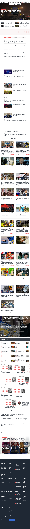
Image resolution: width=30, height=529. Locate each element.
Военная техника (3, 500)
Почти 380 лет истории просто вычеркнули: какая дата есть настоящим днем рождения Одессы (14, 56)
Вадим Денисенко (17, 365)
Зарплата (10, 463)
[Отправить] (9, 0)
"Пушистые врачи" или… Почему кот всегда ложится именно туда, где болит (15, 135)
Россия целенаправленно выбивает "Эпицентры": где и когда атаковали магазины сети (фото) (7, 295)
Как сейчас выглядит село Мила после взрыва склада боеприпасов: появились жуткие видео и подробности (22, 152)
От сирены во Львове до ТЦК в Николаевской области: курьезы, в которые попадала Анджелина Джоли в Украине (15, 80)
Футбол (24, 463)
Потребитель (25, 481)
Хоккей (24, 467)
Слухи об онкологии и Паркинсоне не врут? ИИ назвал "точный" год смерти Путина (15, 120)
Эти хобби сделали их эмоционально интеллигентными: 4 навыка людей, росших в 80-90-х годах (20, 360)
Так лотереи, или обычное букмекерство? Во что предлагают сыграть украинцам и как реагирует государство (22, 322)
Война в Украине (4, 491)
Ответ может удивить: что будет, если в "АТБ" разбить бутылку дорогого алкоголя (14, 76)
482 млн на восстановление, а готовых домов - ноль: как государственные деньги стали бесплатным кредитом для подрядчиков (7, 311)
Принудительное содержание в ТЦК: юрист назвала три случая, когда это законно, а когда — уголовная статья (7, 168)
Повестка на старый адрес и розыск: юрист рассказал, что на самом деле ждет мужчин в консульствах (22, 279)
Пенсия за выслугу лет (3, 516)
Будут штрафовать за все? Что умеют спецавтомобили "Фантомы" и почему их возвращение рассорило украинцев (14, 42)
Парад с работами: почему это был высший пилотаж (10, 384)
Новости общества (12, 201)
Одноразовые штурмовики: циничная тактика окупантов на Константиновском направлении (10, 407)
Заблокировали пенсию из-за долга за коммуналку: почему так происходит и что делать (22, 183)
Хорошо (19, 4)
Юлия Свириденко (18, 504)
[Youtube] (23, 0)
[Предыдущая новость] (1, 444)
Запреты (24, 497)
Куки (14, 4)
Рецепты (9, 507)
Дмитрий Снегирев (4, 387)
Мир (16, 478)
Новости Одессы (3, 467)
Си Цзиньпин (18, 495)
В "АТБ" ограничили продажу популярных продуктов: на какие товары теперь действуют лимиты (7, 262)
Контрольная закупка (18, 2)
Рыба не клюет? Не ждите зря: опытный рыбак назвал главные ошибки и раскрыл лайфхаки (21, 214)
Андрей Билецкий (21, 376)
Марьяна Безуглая (18, 503)
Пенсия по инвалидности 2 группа (3, 511)
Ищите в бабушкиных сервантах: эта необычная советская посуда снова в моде (5, 356)
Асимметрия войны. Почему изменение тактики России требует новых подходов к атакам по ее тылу (6, 395)
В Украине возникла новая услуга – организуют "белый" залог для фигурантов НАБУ (7, 199)
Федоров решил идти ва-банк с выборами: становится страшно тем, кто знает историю (19, 396)
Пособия (10, 472)
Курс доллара (18, 469)
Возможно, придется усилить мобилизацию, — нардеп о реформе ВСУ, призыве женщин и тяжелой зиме (22, 263)
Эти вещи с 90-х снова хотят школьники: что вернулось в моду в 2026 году (15, 63)
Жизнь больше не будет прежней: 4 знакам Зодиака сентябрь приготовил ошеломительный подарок (24, 447)
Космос (2, 481)
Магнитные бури (25, 487)
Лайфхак (24, 486)
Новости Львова (3, 468)
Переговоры (3, 496)
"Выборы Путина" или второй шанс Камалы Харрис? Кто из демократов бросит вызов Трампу (24, 23)
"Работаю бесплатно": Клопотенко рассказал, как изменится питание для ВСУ (7, 183)
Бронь (9, 494)
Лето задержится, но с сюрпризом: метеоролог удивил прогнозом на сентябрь (7, 230)
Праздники (25, 491)
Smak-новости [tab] (15, 37)
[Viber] (21, 1)
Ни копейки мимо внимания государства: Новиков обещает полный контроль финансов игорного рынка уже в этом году (7, 322)
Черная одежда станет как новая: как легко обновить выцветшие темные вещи (19, 347)
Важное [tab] (23, 37)
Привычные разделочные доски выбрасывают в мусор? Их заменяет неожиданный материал (14, 101)
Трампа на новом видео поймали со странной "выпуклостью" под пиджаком (14, 447)
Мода (24, 482)
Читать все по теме (3, 335)
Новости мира (27, 201)
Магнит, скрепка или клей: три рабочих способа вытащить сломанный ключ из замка (5, 343)
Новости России (18, 482)
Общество (10, 461)
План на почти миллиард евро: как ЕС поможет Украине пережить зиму (7, 246)
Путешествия (25, 483)
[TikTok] (27, 0)
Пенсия (2, 507)
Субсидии (10, 467)
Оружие (2, 497)
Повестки (10, 493)
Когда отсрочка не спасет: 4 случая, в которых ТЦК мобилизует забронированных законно (22, 247)
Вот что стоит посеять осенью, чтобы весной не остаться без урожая (19, 90)
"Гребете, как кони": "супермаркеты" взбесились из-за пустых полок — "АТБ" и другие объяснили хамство (9, 26)
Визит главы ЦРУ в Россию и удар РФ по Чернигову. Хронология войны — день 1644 (22, 419)
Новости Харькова (3, 464)
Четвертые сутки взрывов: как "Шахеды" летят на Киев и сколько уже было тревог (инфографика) (11, 11)
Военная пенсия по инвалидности (3, 513)
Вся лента (5, 39)
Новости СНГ (18, 483)
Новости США (18, 481)
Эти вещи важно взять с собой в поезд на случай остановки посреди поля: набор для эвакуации (19, 114)
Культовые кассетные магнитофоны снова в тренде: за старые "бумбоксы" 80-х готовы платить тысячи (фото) (19, 105)
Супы (9, 511)
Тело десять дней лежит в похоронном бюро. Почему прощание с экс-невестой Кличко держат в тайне (19, 355)
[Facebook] (20, 0)
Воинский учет (10, 498)
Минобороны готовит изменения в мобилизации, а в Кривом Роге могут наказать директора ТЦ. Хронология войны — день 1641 (7, 424)
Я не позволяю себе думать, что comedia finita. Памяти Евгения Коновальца (23, 384)
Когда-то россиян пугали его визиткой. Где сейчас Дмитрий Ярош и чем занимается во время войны (19, 351)
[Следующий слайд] (29, 2)
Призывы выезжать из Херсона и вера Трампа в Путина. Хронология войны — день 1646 (12, 415)
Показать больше (13, 138)
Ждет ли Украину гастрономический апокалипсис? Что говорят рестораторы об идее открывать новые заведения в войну (22, 332)
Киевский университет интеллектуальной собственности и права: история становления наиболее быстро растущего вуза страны (15, 49)
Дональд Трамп (18, 494)
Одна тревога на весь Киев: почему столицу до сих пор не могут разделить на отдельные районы (7, 214)
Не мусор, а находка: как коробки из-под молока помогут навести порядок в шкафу (15, 124)
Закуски (10, 515)
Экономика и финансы (17, 462)
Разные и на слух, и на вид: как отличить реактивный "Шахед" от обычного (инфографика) (10, 23)
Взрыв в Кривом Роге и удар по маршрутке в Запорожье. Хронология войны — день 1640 (22, 423)
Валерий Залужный (18, 498)
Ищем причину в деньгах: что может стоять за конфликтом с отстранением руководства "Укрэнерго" (7, 332)
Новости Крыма (3, 474)
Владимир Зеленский (19, 493)
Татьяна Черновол (19, 405)
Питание (10, 481)
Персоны (17, 491)
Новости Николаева (4, 475)
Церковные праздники (25, 493)
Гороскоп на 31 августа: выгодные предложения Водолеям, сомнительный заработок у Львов (18, 71)
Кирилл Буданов (18, 499)
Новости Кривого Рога (3, 471)
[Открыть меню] (1, 0)
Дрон (2, 483)
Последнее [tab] (7, 37)
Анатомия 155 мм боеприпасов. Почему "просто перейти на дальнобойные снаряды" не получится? (6, 372)
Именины (24, 500)
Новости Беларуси (18, 486)
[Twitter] (24, 0)
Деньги (17, 464)
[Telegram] (22, 0)
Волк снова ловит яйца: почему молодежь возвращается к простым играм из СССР (14, 97)
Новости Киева (3, 463)
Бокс (24, 464)
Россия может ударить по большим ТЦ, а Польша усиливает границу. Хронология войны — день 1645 (7, 419)
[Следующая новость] (29, 444)
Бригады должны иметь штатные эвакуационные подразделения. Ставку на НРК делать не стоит (25, 404)
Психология (10, 483)
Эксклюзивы (25, 2)
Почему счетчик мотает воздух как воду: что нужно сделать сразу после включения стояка (19, 84)
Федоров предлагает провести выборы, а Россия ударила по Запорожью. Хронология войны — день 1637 (22, 429)
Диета (9, 482)
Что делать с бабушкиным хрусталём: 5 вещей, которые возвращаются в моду (4, 361)
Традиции (24, 496)
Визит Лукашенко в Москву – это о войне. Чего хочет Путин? (20, 373)
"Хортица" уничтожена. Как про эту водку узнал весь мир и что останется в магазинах (22, 295)
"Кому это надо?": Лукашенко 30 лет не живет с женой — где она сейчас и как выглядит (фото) (14, 439)
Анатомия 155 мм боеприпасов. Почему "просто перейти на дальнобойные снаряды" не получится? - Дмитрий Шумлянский (15, 131)
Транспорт (17, 465)
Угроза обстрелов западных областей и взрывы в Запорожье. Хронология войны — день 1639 (7, 429)
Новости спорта (26, 461)
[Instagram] (25, 0)
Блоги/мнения (23, 371)
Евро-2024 (24, 468)
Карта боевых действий (3, 493)
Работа (9, 464)
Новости (2, 461)
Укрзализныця (18, 470)
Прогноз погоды (11, 473)
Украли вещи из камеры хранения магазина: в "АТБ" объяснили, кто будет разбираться (20, 343)
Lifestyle (24, 478)
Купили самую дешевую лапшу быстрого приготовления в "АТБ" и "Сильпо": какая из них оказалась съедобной (7, 279)
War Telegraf (18, 24)
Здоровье (10, 478)
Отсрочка (10, 495)
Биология (2, 482)
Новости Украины (4, 24)
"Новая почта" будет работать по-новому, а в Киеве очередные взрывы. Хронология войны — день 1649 (24, 26)
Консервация (10, 510)
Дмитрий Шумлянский (4, 364)
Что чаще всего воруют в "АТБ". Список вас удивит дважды (5, 351)
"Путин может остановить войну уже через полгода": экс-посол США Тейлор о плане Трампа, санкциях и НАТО (22, 199)
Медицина (10, 468)
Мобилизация (10, 491)
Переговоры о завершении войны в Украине (7, 2)
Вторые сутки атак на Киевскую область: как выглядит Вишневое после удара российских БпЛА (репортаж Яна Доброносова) (22, 231)
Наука (2, 478)
